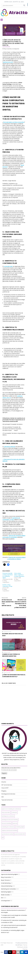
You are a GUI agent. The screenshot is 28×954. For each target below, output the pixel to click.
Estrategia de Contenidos (8, 794)
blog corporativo (6, 812)
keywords (15, 823)
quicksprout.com (8, 62)
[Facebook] (6, 952)
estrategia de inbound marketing (10, 819)
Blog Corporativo (8, 48)
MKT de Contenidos (6, 785)
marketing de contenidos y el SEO (11, 518)
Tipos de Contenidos (7, 800)
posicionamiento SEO (20, 834)
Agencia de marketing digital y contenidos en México (16, 558)
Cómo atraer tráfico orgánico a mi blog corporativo (19, 575)
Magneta (20, 33)
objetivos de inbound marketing (9, 830)
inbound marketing (6, 823)
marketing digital (20, 827)
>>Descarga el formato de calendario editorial (14, 460)
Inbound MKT (5, 788)
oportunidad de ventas (7, 834)
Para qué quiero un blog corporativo (13, 122)
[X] (10, 952)
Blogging (3, 791)
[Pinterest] (14, 952)
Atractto (3, 782)
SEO (2, 797)
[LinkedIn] (22, 952)
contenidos (14, 812)
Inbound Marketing (6, 886)
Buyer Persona (5, 880)
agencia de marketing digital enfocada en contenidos (14, 536)
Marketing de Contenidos (8, 889)
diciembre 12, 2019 (7, 631)
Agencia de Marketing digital (9, 874)
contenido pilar (8, 266)
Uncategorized (15, 48)
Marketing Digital (6, 892)
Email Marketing (5, 883)
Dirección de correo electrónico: (10, 768)
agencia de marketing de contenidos (11, 809)
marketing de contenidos (8, 827)
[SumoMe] (26, 952)
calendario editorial (9, 446)
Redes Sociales (5, 895)
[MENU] (2, 20)
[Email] (18, 952)
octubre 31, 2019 (6, 652)
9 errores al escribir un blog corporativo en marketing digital (8, 576)
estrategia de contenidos (8, 816)
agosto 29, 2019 (6, 672)
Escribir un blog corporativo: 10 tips (7, 585)
